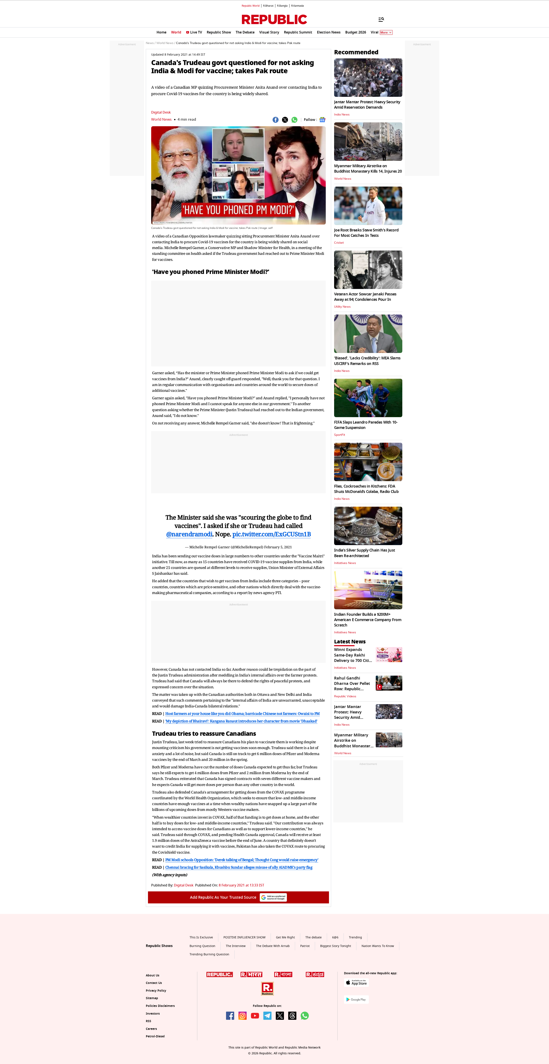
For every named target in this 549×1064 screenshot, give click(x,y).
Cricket (339, 242)
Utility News (342, 306)
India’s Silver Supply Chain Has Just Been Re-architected (364, 552)
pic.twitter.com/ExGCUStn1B (271, 534)
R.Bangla (282, 6)
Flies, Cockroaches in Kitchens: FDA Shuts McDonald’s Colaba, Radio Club (366, 488)
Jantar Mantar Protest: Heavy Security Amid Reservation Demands (367, 104)
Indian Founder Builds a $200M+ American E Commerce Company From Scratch (367, 620)
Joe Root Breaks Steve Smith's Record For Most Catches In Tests (366, 232)
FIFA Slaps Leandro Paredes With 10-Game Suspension (365, 425)
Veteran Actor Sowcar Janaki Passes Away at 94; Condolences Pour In (365, 296)
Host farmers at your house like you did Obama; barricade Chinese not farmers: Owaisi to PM (242, 713)
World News (161, 119)
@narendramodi (189, 534)
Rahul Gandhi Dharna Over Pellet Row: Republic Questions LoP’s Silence (352, 689)
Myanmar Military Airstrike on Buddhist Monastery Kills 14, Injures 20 (368, 168)
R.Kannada (297, 6)
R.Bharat (268, 6)
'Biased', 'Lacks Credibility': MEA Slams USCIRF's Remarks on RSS (367, 360)
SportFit (339, 434)
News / (150, 43)
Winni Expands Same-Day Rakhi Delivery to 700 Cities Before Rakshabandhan (353, 660)
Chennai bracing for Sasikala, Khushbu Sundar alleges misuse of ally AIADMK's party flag (238, 867)
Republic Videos (345, 696)
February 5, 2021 (278, 547)
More (384, 32)
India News (342, 114)
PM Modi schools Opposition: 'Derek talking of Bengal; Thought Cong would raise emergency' (241, 859)
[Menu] (379, 19)
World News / (165, 43)
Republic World (250, 6)
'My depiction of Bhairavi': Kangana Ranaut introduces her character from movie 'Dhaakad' (241, 721)
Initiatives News (345, 563)
